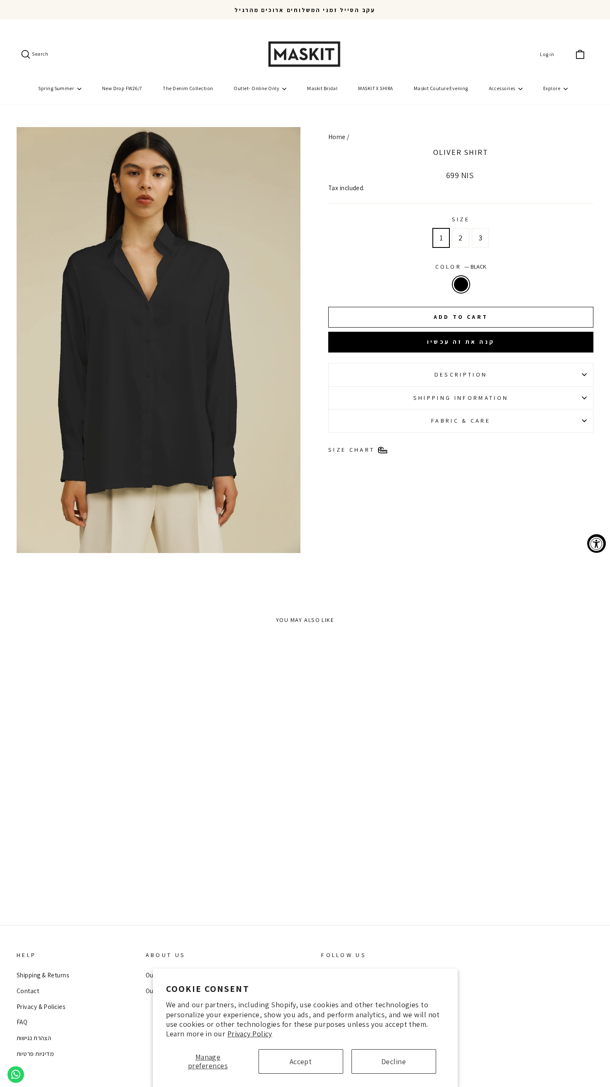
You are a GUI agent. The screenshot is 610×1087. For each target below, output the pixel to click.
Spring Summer (56, 88)
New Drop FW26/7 (122, 88)
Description (461, 374)
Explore (552, 88)
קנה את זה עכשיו (461, 341)
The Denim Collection (188, 88)
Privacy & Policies (41, 1006)
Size (461, 219)
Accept (301, 1061)
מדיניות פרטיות (35, 1053)
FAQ (22, 1022)
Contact (28, 991)
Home (337, 136)
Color (461, 266)
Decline (393, 1061)
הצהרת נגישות (34, 1037)
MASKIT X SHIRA (375, 88)
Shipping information (460, 398)
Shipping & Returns (43, 975)
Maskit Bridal (322, 88)
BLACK (461, 284)
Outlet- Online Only (257, 88)
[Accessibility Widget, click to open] (596, 543)
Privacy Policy (249, 1033)
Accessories (502, 88)
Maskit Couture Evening (441, 88)
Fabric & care (460, 420)
